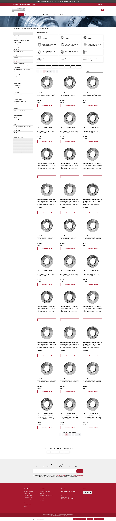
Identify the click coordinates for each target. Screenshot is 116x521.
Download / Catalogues (19, 145)
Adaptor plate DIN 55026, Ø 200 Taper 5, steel (46, 163)
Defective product (28, 495)
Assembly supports (18, 94)
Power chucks (17, 78)
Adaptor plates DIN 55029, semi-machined (95, 37)
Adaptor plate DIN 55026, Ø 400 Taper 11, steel (92, 342)
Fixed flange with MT (92, 52)
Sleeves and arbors (18, 71)
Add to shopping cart (47, 105)
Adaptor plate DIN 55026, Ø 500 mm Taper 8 (92, 378)
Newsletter (42, 493)
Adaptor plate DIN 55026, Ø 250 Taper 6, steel (46, 235)
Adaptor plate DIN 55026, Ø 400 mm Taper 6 (46, 342)
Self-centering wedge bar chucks (21, 74)
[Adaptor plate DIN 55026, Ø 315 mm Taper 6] (46, 261)
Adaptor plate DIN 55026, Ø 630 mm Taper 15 (92, 413)
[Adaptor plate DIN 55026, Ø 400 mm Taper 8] (69, 332)
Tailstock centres (17, 83)
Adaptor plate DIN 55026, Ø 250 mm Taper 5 (92, 163)
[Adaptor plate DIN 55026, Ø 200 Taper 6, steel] (69, 154)
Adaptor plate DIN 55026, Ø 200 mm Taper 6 (69, 127)
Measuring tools (17, 85)
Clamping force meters (18, 115)
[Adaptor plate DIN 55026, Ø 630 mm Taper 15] (92, 404)
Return (25, 506)
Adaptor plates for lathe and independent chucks (22, 60)
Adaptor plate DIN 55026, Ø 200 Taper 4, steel (92, 127)
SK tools (15, 124)
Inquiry (25, 502)
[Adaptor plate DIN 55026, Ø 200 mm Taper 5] (46, 118)
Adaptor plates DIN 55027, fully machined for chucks (71, 45)
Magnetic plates (17, 87)
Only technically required (79, 519)
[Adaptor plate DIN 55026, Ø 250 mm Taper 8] (69, 189)
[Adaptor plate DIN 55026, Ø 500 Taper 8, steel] (46, 404)
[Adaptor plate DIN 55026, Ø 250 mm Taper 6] (46, 189)
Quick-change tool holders (19, 110)
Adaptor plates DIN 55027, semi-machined (72, 37)
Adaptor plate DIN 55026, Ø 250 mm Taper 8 (69, 199)
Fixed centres (16, 134)
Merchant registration (28, 491)
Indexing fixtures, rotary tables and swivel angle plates (22, 127)
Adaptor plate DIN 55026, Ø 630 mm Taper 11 (69, 413)
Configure (90, 519)
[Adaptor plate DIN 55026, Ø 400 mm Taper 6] (46, 332)
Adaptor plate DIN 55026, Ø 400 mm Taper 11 (92, 306)
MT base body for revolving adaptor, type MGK (48, 59)
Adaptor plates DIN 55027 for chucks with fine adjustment (48, 52)
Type (67, 66)
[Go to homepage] (18, 10)
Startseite (15, 28)
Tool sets (15, 132)
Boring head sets (17, 42)
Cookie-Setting (87, 492)
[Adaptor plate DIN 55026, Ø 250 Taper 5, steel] (92, 189)
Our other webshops (18, 151)
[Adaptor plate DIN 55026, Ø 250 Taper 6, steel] (46, 225)
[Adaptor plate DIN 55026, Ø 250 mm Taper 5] (92, 154)
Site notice (42, 500)
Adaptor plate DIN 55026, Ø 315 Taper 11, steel (92, 270)
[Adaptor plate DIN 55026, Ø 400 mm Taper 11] (92, 297)
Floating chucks (17, 96)
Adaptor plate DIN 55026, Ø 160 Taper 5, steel (69, 92)
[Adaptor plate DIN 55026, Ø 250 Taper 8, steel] (69, 225)
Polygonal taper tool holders (20, 101)
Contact (15, 148)
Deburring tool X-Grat (18, 57)
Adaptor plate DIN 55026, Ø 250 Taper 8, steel (69, 235)
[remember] (55, 76)
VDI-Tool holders (17, 130)
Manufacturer (40, 66)
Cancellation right (28, 499)
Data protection (43, 498)
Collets (15, 117)
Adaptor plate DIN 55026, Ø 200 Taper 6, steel (69, 163)
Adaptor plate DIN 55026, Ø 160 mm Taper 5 (46, 92)
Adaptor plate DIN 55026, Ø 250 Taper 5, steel (92, 199)
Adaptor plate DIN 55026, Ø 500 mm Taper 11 (46, 378)
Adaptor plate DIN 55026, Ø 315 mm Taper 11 (92, 235)
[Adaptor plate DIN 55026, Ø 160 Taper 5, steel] (69, 82)
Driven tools (16, 35)
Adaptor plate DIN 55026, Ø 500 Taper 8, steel (46, 413)
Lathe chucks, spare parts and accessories (20, 54)
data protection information (60, 475)
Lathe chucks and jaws (18, 51)
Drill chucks (16, 49)
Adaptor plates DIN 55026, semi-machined (49, 37)
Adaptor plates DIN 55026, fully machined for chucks (49, 45)
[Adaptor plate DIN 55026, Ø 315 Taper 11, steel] (92, 261)
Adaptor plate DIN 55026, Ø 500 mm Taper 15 (69, 378)
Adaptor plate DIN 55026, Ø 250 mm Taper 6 (46, 199)
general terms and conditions (77, 475)
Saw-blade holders (18, 122)
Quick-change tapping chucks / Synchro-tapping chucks (22, 66)
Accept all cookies (99, 519)
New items (16, 142)
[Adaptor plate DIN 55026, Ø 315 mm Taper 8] (69, 261)
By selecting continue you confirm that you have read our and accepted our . (59, 475)
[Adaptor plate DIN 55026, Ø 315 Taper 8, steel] (69, 297)
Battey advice (27, 493)
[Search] (79, 9)
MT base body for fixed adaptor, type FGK (72, 59)
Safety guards (17, 112)
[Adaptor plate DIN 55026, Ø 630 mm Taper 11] (69, 404)
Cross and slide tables (18, 81)
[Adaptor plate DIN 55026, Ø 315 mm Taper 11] (92, 225)
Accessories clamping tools (19, 137)
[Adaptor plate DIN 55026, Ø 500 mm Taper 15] (69, 368)
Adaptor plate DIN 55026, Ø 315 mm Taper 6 (46, 270)
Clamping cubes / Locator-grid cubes (21, 40)
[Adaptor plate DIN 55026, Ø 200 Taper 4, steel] (92, 118)
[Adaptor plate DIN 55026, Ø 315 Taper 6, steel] (46, 297)
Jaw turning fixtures (18, 47)
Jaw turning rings (17, 44)
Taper (60, 66)
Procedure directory (28, 497)
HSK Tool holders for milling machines (22, 69)
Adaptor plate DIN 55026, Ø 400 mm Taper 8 (69, 342)
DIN (48, 66)
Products (16, 33)
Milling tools (16, 92)
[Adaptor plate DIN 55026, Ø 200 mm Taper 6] (69, 118)
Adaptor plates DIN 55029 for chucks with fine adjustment (71, 52)
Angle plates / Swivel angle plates (21, 37)
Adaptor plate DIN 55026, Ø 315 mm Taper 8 (69, 270)
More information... (40, 519)
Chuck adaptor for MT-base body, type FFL (94, 59)
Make (54, 66)
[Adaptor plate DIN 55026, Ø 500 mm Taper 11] (46, 368)
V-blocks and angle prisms (19, 103)
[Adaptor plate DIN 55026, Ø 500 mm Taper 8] (92, 368)
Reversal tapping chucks (19, 63)
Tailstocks (16, 108)
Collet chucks (16, 119)
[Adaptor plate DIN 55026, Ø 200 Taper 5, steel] (46, 154)
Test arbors (16, 106)
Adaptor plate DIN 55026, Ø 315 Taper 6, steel (46, 306)
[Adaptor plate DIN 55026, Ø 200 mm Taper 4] (92, 82)
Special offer (16, 139)
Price (78, 66)
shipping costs (53, 514)
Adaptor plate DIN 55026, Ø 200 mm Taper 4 (92, 92)
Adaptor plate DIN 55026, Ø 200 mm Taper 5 (46, 127)
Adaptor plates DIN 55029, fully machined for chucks (94, 45)
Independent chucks (18, 99)
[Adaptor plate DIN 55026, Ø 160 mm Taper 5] (46, 82)
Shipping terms (27, 504)
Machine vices (17, 90)
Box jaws (15, 76)
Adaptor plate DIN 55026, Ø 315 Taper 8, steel (69, 306)
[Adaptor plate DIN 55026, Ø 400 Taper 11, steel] (92, 332)
